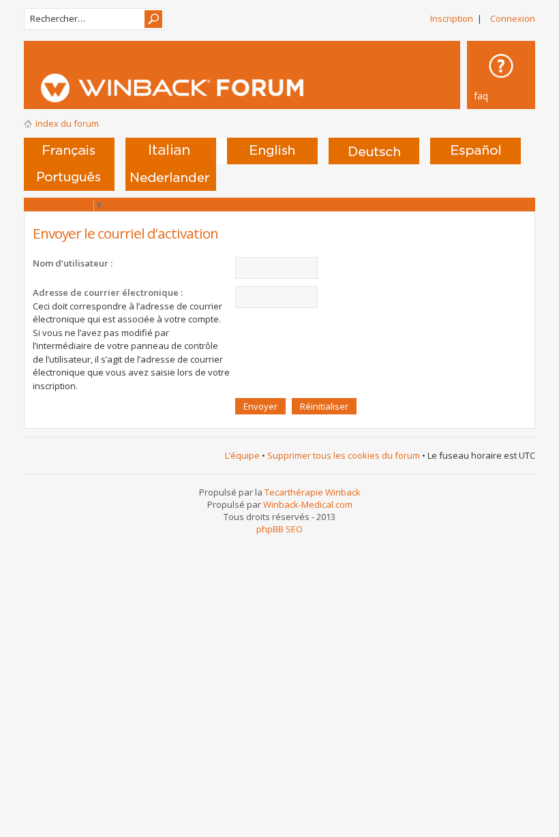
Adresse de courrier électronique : (108, 292)
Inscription (451, 18)
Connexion (512, 18)
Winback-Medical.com (307, 504)
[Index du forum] (269, 88)
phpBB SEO (279, 529)
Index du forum (67, 123)
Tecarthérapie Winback (313, 492)
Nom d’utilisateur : (72, 263)
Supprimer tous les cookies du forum (343, 455)
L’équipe (242, 455)
